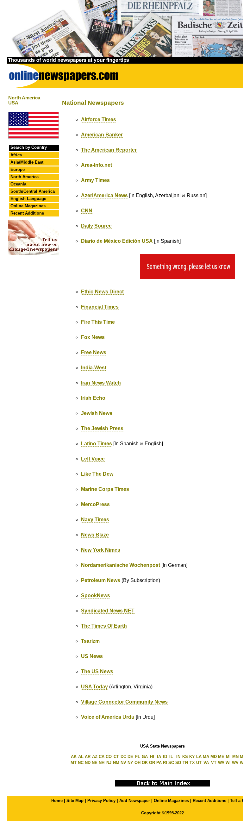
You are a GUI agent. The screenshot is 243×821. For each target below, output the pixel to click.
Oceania (18, 184)
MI (228, 756)
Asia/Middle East (26, 162)
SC (171, 762)
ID (165, 756)
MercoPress (95, 504)
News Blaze (95, 534)
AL (81, 756)
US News (92, 656)
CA (101, 756)
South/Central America (32, 191)
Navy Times (95, 519)
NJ (108, 762)
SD (178, 762)
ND (87, 762)
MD (213, 756)
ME (221, 756)
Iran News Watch (101, 382)
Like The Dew (97, 474)
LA (199, 756)
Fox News (93, 337)
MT (74, 762)
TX (192, 762)
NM (116, 762)
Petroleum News (100, 580)
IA (159, 756)
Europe (17, 169)
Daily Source (96, 226)
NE (94, 762)
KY (192, 756)
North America (24, 176)
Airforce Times (98, 119)
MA (206, 756)
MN (235, 756)
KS (185, 756)
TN (185, 762)
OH (137, 762)
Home (57, 800)
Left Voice (93, 458)
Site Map (75, 800)
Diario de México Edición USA (117, 241)
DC (123, 756)
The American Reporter (109, 150)
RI (165, 762)
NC (81, 762)
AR (87, 756)
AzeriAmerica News (104, 195)
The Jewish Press (102, 428)
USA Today (94, 686)
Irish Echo (93, 398)
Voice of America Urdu (107, 717)
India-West (93, 367)
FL (137, 756)
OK (145, 762)
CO (109, 756)
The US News (97, 671)
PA (159, 762)
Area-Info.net (96, 165)
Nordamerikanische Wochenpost (120, 565)
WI (228, 762)
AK (74, 756)
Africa (16, 155)
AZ (94, 756)
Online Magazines (28, 206)
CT (116, 756)
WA (221, 762)
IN (178, 756)
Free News (93, 352)
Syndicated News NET (107, 610)
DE (130, 756)
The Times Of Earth (104, 626)
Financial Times (100, 307)
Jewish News (96, 413)
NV (123, 762)
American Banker (102, 134)
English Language (28, 198)
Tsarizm (90, 641)
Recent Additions (27, 213)
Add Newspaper (134, 800)
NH (101, 762)
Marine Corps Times (105, 489)
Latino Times (96, 443)
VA (206, 762)
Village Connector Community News (124, 702)
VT (213, 762)
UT (199, 762)
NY (130, 762)
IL (171, 756)
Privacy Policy (101, 800)
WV (235, 762)
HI (152, 756)
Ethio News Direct (102, 291)
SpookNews (95, 595)
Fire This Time (98, 322)
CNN (86, 210)
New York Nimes (100, 550)
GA (145, 756)
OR (152, 762)
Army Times (95, 180)
